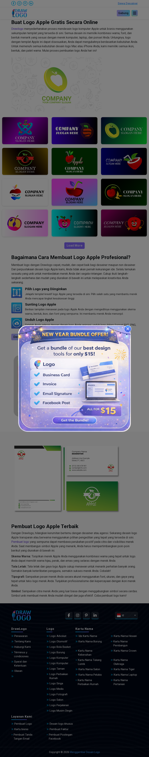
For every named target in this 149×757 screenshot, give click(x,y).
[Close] (127, 328)
